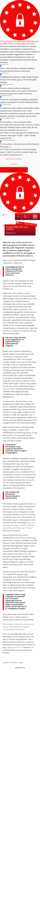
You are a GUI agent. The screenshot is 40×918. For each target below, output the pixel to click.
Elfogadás (14, 170)
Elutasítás (14, 164)
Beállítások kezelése (14, 159)
